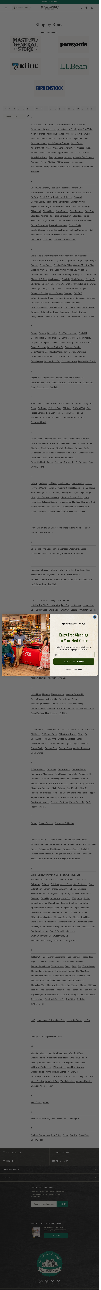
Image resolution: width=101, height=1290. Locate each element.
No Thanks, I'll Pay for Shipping (74, 669)
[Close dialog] (94, 617)
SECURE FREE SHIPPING (74, 661)
